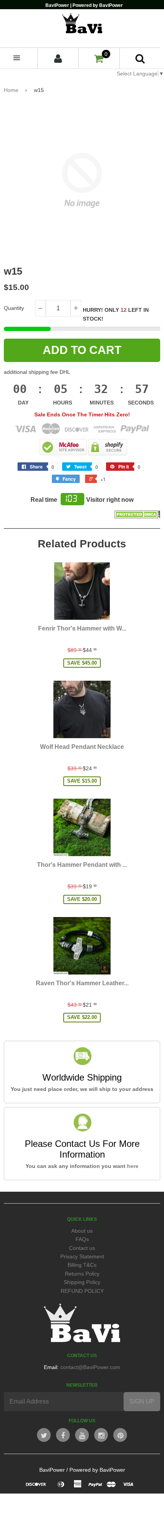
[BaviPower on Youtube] (82, 1435)
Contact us (82, 1248)
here (132, 1166)
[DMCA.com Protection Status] (137, 516)
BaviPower (52, 1470)
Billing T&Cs (82, 1265)
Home (11, 90)
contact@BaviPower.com (90, 1367)
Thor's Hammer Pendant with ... (82, 864)
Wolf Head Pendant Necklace (82, 747)
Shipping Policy (82, 1282)
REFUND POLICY (82, 1291)
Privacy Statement (82, 1256)
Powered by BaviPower (97, 1470)
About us (82, 1231)
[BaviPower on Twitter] (44, 1435)
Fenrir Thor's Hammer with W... (82, 628)
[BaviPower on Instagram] (101, 1435)
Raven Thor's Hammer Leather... (82, 983)
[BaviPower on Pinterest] (120, 1435)
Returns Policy (82, 1274)
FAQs (82, 1239)
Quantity (14, 308)
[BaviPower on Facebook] (63, 1435)
